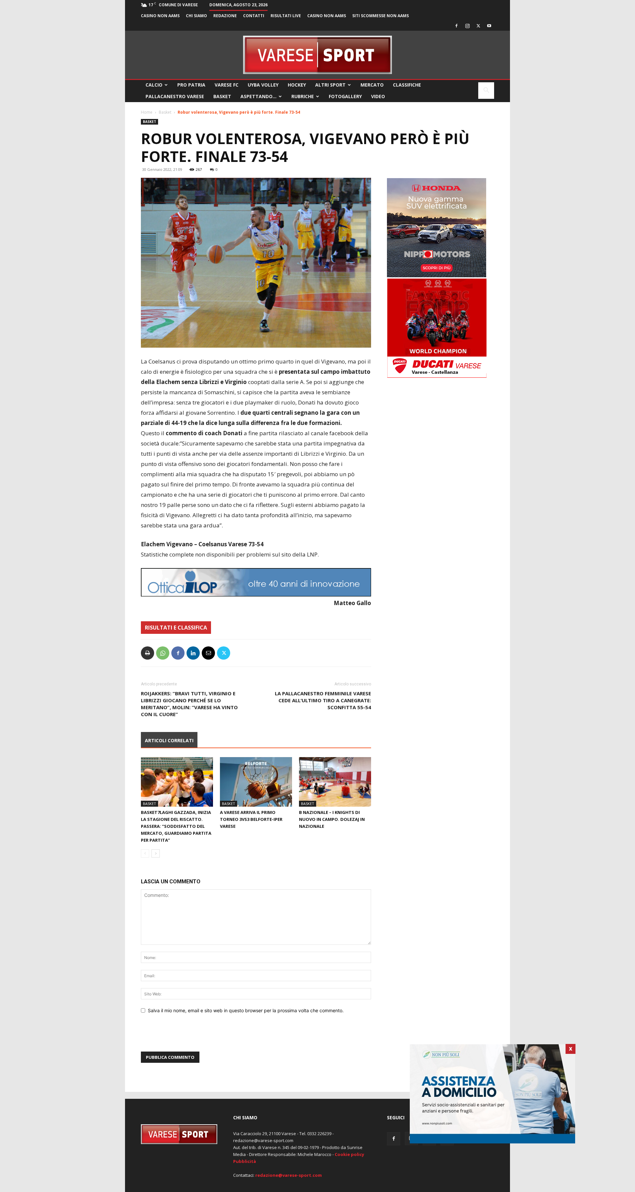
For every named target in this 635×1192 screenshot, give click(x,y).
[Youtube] (489, 26)
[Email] (208, 653)
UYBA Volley (263, 85)
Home (146, 112)
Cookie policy (349, 1154)
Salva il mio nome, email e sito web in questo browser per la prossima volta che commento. (246, 1010)
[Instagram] (467, 26)
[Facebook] (456, 26)
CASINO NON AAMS (160, 16)
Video (378, 96)
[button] (486, 91)
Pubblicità (244, 1161)
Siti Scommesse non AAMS (380, 16)
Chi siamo (196, 16)
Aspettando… (258, 96)
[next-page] (155, 853)
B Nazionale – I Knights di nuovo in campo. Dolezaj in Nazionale (332, 819)
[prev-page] (145, 853)
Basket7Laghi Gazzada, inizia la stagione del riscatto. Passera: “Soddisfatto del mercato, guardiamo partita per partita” (176, 826)
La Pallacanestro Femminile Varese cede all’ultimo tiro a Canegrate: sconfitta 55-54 (323, 700)
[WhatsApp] (162, 653)
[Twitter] (478, 26)
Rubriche (302, 96)
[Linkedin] (193, 653)
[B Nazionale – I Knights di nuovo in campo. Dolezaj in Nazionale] (335, 782)
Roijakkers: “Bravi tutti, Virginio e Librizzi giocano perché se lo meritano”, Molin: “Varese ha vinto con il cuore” (189, 703)
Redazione (225, 16)
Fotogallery (345, 96)
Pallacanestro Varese (175, 96)
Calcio (154, 85)
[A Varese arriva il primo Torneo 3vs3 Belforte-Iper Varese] (256, 782)
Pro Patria (191, 85)
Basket (222, 96)
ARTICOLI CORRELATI (169, 740)
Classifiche (407, 85)
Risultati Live (286, 16)
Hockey (297, 85)
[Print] (147, 653)
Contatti (253, 16)
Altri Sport (330, 85)
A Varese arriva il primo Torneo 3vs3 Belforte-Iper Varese (251, 819)
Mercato (372, 85)
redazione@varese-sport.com (288, 1175)
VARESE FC (226, 85)
